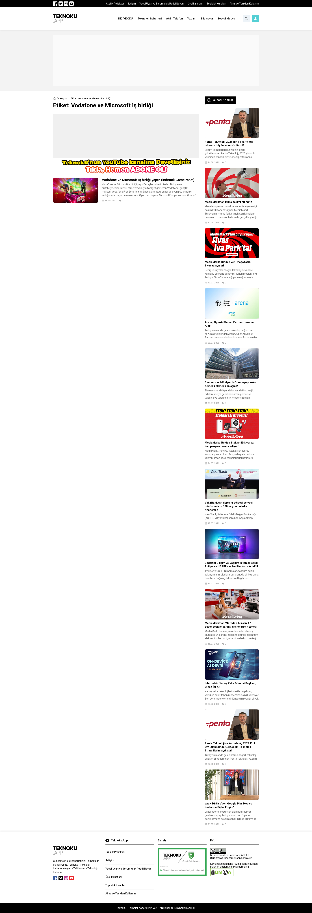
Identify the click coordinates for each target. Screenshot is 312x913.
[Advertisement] (156, 60)
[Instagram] (66, 3)
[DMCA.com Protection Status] (221, 875)
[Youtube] (71, 3)
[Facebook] (55, 3)
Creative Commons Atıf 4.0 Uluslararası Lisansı (229, 856)
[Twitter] (60, 3)
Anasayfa (62, 98)
